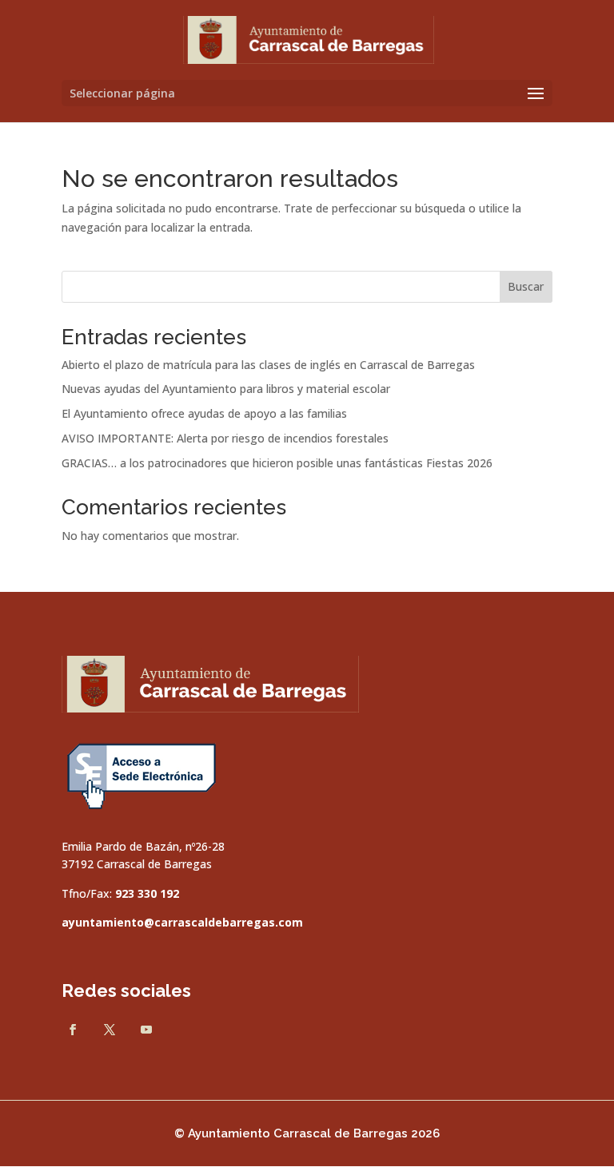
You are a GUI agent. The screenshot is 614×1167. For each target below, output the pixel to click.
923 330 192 (147, 893)
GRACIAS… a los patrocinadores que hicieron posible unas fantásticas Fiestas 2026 (277, 462)
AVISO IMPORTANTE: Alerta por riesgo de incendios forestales (225, 438)
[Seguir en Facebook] (73, 1029)
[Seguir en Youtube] (146, 1029)
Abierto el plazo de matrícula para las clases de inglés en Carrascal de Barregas (268, 364)
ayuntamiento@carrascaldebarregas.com (182, 922)
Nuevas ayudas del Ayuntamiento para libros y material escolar (226, 388)
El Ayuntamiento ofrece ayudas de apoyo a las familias (204, 413)
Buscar (526, 286)
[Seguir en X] (109, 1029)
